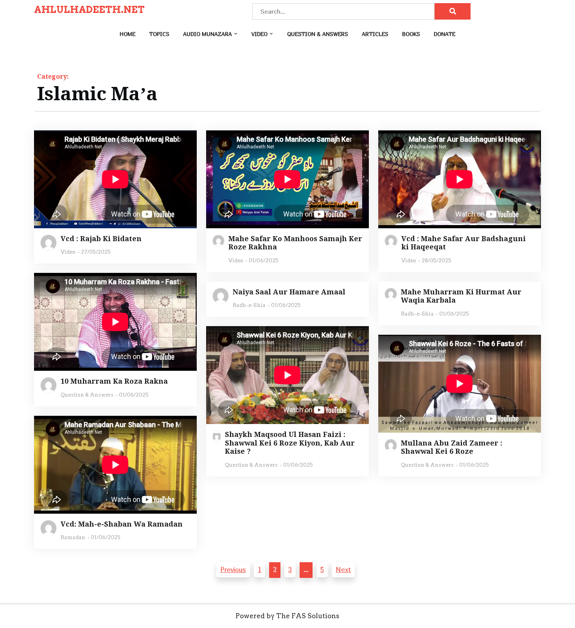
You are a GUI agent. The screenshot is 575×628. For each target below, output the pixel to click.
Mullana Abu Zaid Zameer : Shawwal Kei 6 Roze (451, 447)
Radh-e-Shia (249, 305)
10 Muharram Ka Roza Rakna (114, 381)
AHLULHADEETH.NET (89, 9)
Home (127, 34)
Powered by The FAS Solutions (287, 616)
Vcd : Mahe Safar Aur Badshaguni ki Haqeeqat (463, 243)
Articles (375, 34)
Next (343, 569)
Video (260, 34)
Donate (444, 34)
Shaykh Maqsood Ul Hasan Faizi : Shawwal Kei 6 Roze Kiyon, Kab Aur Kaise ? (290, 443)
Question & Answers (317, 34)
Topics (159, 34)
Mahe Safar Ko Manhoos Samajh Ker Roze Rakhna (295, 243)
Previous (233, 569)
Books (411, 34)
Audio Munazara (207, 34)
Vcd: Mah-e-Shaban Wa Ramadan (122, 524)
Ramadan (73, 537)
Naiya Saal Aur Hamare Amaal (289, 292)
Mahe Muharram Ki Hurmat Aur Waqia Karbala (461, 296)
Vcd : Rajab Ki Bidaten (101, 239)
